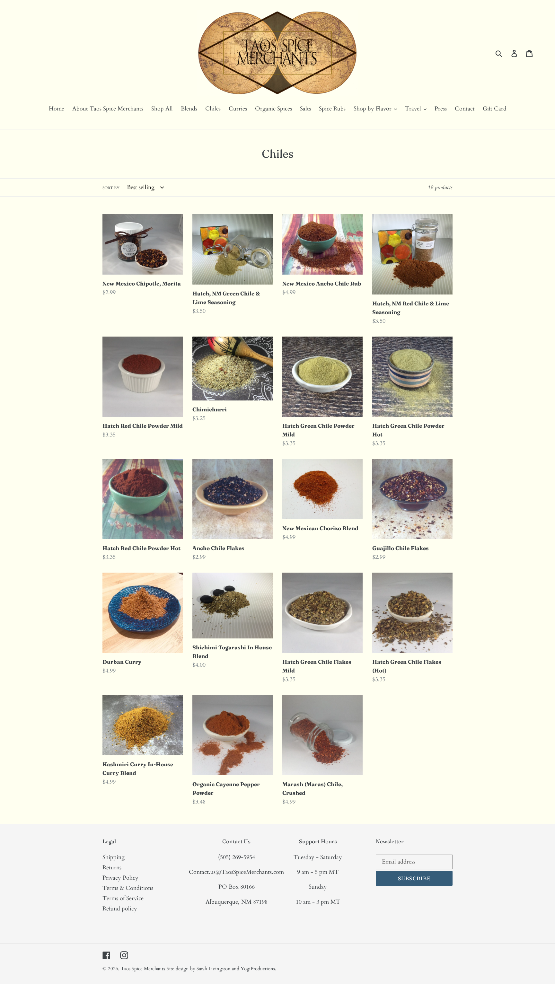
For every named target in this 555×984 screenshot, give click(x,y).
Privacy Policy (120, 878)
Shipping (113, 857)
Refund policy (119, 909)
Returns (111, 868)
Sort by (110, 187)
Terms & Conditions (127, 888)
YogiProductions (258, 968)
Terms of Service (123, 898)
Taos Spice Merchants (143, 968)
